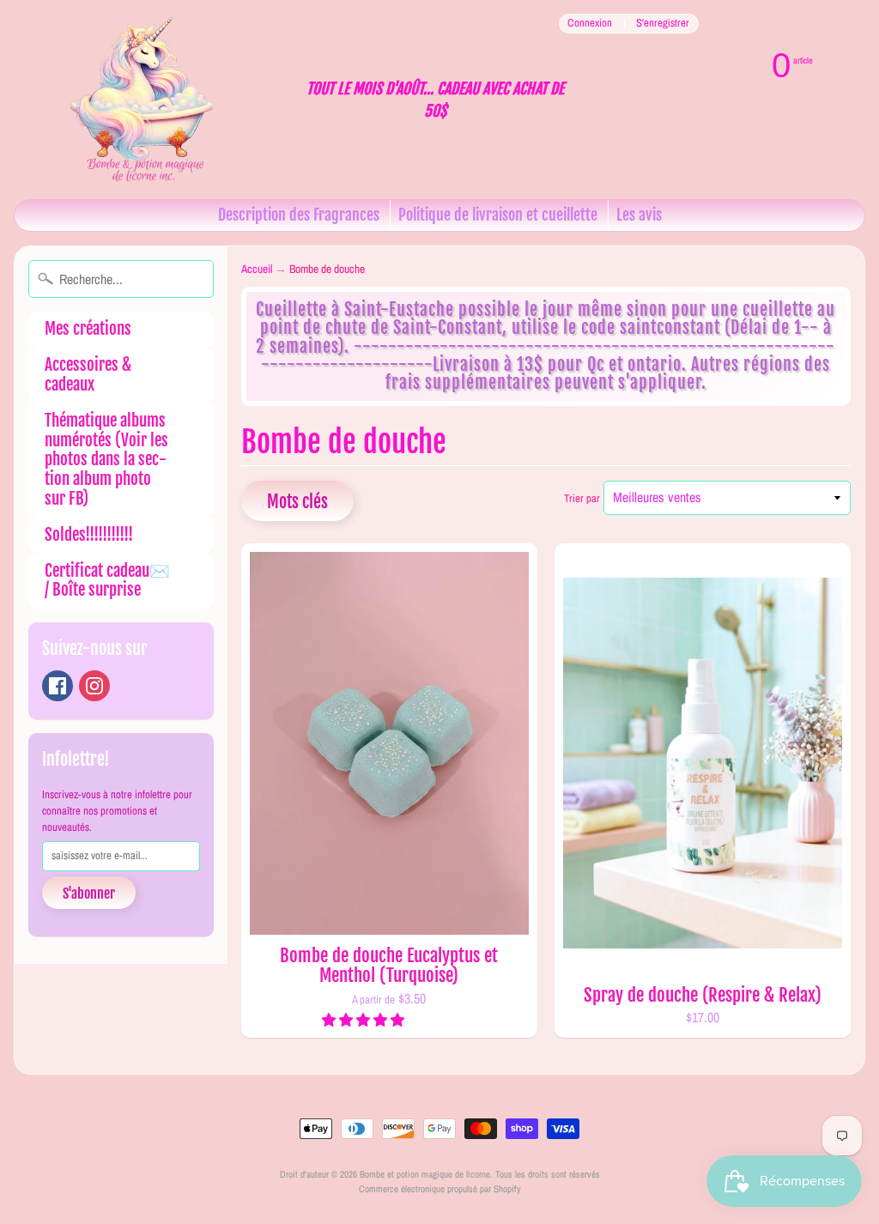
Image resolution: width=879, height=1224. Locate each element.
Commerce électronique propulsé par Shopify (440, 1188)
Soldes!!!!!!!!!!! (89, 534)
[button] (365, 1019)
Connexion (589, 23)
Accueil (256, 268)
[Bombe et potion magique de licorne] (151, 99)
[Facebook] (57, 685)
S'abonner (89, 893)
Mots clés (297, 501)
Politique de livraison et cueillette (497, 214)
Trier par (582, 498)
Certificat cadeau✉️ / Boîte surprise (107, 580)
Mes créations (88, 328)
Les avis (639, 214)
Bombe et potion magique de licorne (425, 1173)
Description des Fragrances (298, 214)
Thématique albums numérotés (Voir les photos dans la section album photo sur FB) (106, 459)
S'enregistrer (662, 23)
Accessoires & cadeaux (88, 374)
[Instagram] (94, 685)
